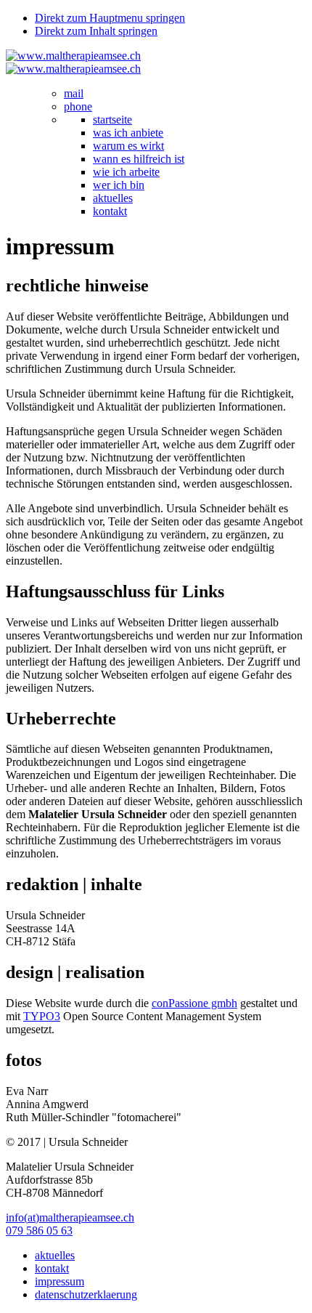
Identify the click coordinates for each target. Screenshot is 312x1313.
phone (78, 106)
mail (73, 93)
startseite (112, 119)
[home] (73, 55)
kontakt (110, 211)
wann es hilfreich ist (138, 159)
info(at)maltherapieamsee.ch (70, 1217)
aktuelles (113, 198)
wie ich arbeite (126, 172)
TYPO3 (41, 1016)
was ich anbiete (128, 132)
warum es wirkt (128, 146)
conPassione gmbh (194, 1003)
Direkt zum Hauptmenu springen (110, 18)
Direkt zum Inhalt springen (96, 31)
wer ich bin (118, 185)
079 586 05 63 (39, 1230)
